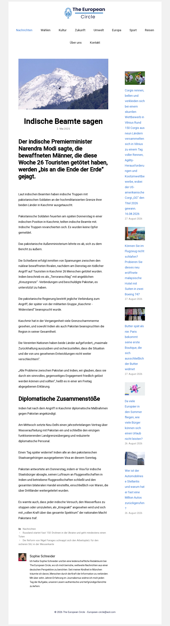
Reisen (149, 30)
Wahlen (45, 30)
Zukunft (80, 30)
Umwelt (99, 30)
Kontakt (95, 42)
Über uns (76, 42)
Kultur (63, 30)
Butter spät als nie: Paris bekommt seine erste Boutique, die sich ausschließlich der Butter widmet (134, 347)
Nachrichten (24, 30)
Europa (116, 30)
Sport (133, 30)
